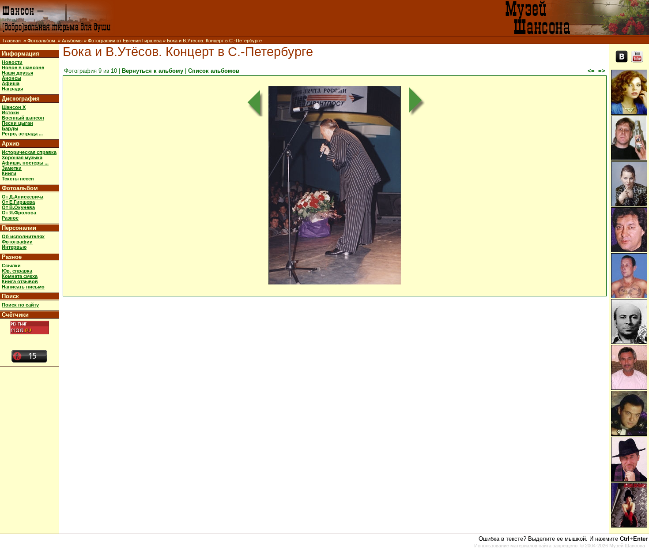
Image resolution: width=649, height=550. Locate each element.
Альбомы (72, 40)
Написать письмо (23, 286)
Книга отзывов (20, 281)
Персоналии (19, 227)
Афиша (10, 83)
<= (591, 70)
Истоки (10, 112)
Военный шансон (23, 117)
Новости (12, 62)
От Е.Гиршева (18, 202)
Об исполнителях (23, 236)
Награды (12, 88)
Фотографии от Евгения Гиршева (125, 40)
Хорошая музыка (22, 157)
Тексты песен (18, 178)
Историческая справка (29, 152)
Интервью (14, 247)
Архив (10, 143)
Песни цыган (17, 123)
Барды (10, 128)
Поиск (10, 296)
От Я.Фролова (19, 212)
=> (601, 70)
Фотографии (17, 241)
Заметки (12, 168)
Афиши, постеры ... (25, 162)
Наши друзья (17, 72)
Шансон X (14, 107)
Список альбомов (213, 70)
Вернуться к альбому (152, 70)
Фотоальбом (41, 40)
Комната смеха (20, 276)
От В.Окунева (18, 207)
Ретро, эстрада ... (22, 133)
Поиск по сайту (20, 304)
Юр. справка (17, 270)
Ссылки (11, 265)
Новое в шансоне (23, 67)
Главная (12, 40)
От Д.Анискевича (22, 196)
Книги (9, 173)
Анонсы (11, 78)
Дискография (21, 98)
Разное (10, 218)
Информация (20, 53)
